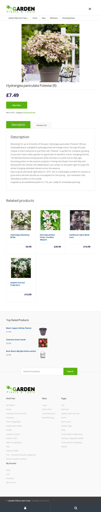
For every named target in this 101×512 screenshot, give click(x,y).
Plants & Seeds (12, 450)
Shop (43, 18)
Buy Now (17, 105)
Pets (8, 446)
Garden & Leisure (13, 434)
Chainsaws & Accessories (16, 413)
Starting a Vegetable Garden (72, 438)
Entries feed (47, 409)
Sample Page (66, 426)
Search (70, 371)
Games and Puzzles (14, 426)
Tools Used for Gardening (71, 442)
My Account (66, 421)
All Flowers (10, 405)
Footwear (10, 417)
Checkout (65, 409)
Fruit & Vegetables (13, 421)
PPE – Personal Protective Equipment (21, 455)
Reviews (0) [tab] (41, 125)
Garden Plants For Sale (70, 413)
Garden (9, 430)
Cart (63, 405)
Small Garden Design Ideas (72, 434)
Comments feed (48, 413)
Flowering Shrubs (29, 113)
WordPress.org (48, 417)
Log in (44, 405)
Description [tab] (18, 124)
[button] (76, 27)
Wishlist (64, 446)
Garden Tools (11, 438)
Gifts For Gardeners (14, 442)
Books (8, 409)
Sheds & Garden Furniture (16, 459)
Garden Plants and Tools (17, 18)
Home (34, 18)
